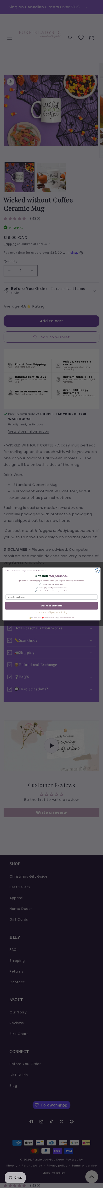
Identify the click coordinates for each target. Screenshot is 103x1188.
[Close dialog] (97, 571)
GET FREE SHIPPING (52, 605)
